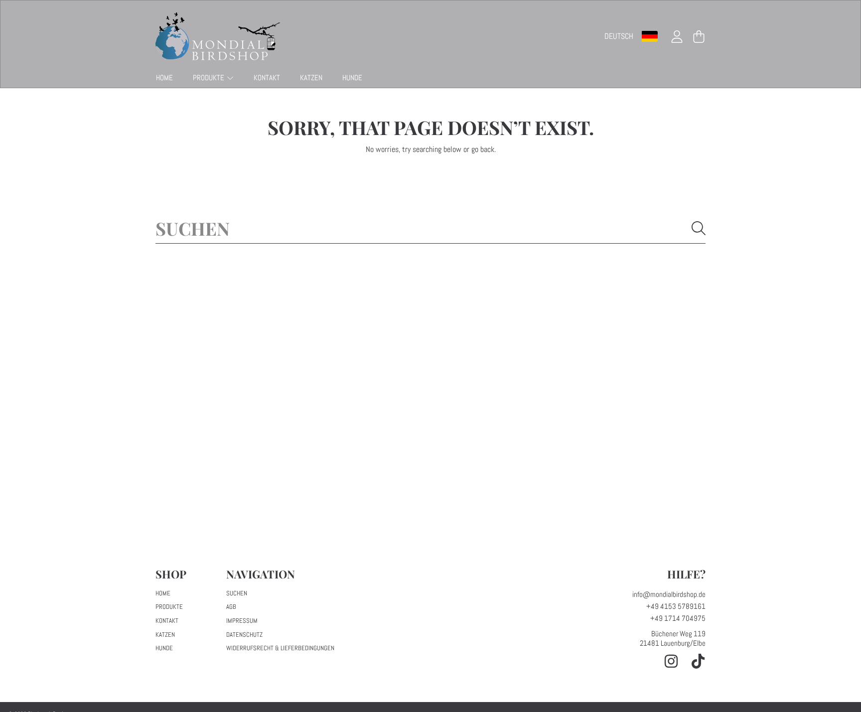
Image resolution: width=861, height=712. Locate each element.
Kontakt (166, 620)
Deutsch (618, 36)
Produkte (209, 77)
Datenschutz (244, 634)
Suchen (236, 593)
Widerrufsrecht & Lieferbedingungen (280, 648)
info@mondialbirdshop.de (669, 594)
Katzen (165, 634)
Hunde (164, 648)
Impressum (242, 620)
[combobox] (430, 228)
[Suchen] (699, 228)
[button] (699, 36)
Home (162, 593)
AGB (231, 606)
